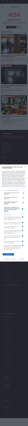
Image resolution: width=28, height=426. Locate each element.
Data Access (14, 258)
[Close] (25, 167)
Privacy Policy (21, 258)
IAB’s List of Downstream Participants (15, 186)
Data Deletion (6, 258)
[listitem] (14, 190)
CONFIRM (8, 254)
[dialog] (14, 213)
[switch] (23, 193)
